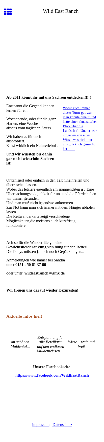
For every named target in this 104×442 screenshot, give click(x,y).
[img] (52, 47)
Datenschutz (62, 424)
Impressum (40, 424)
